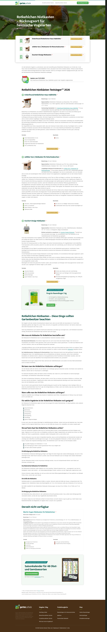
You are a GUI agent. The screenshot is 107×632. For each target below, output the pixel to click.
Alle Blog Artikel (43, 612)
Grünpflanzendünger (84, 618)
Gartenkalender (37, 576)
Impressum (56, 628)
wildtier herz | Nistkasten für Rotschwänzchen (48, 47)
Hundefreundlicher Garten (48, 2)
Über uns (50, 628)
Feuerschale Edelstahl (62, 618)
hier (39, 590)
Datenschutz (63, 628)
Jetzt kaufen (50, 305)
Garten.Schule (43, 628)
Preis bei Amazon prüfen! (76, 38)
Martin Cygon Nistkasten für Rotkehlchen (39, 512)
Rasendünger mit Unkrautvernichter (66, 612)
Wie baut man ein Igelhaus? (46, 621)
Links (68, 628)
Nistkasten (70, 349)
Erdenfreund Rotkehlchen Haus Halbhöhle (46, 39)
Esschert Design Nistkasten (41, 55)
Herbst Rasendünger (84, 612)
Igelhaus (59, 615)
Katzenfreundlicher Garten (61, 2)
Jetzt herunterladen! (32, 573)
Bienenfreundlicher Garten (45, 615)
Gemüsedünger (83, 615)
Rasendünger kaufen (83, 2)
